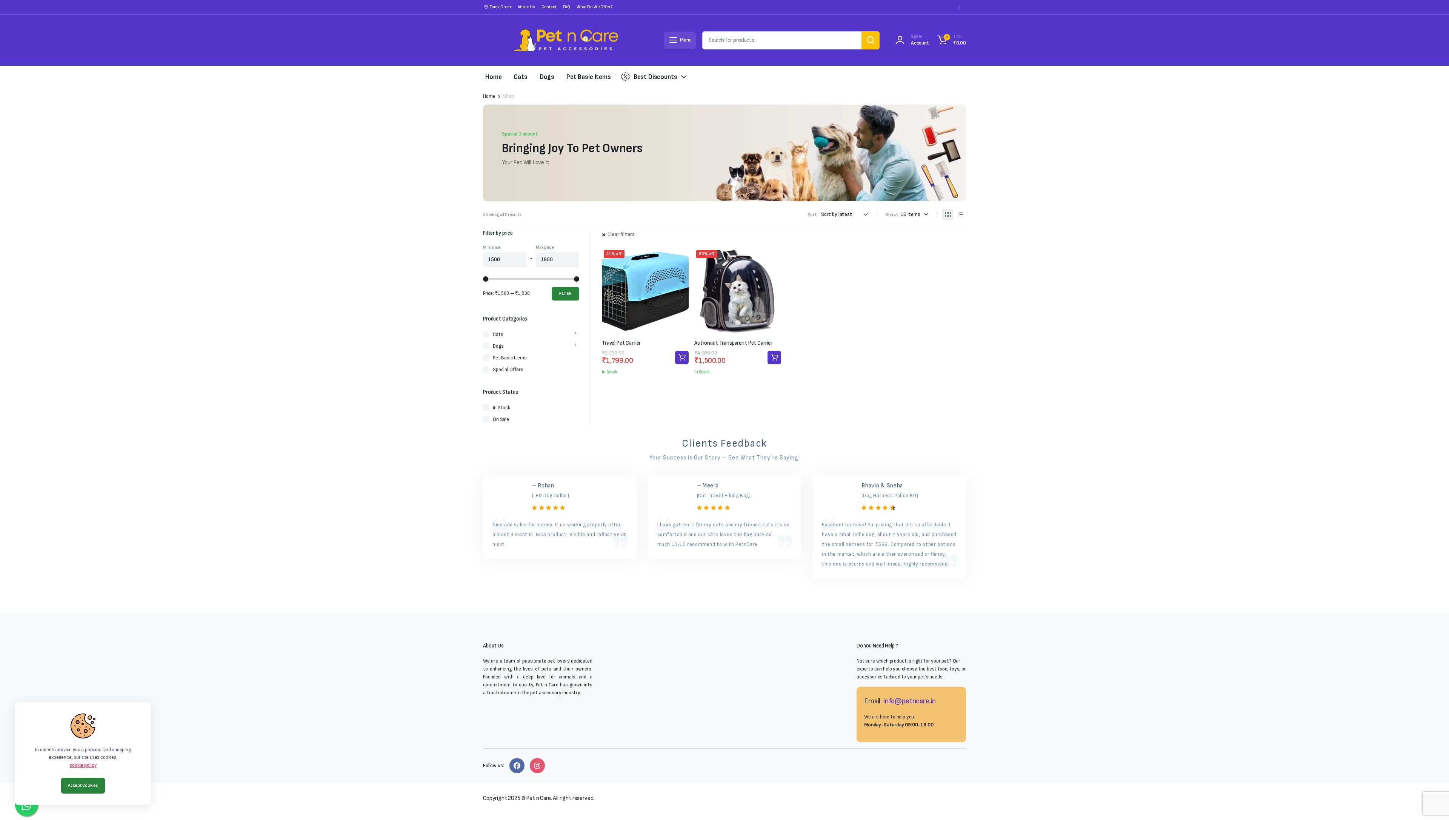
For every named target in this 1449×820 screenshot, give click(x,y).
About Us (526, 7)
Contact (549, 7)
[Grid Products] (947, 214)
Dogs (547, 77)
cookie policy (83, 765)
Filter (565, 293)
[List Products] (960, 214)
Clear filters (621, 234)
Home (493, 77)
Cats (520, 77)
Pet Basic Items (588, 77)
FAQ (567, 7)
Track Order (500, 7)
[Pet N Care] (565, 40)
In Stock (501, 407)
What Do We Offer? (594, 7)
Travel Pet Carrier (621, 343)
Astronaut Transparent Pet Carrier (733, 343)
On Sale (501, 419)
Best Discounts (655, 77)
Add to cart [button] (682, 357)
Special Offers (508, 369)
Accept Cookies (83, 785)
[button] (950, 40)
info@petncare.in (909, 701)
